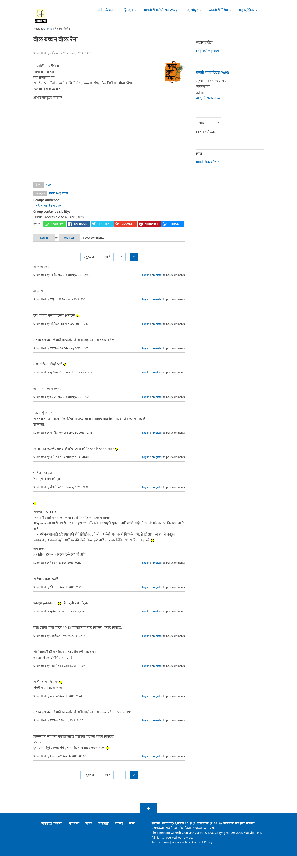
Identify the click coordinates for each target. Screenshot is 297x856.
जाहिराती (103, 823)
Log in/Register (207, 51)
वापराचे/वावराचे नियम (164, 828)
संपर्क (213, 828)
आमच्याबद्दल (200, 828)
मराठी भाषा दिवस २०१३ (48, 206)
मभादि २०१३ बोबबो (58, 193)
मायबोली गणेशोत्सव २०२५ (160, 10)
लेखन (48, 184)
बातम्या (119, 823)
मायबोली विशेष (218, 10)
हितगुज (128, 10)
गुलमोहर (192, 10)
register (69, 237)
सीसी (132, 823)
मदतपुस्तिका (247, 10)
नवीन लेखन (105, 10)
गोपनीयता (185, 828)
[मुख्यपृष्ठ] (40, 15)
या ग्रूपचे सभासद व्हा (208, 98)
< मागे (107, 257)
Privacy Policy (181, 842)
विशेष (88, 823)
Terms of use (160, 842)
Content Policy (202, 842)
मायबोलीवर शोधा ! (207, 162)
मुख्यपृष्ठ (49, 29)
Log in (44, 237)
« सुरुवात (89, 257)
